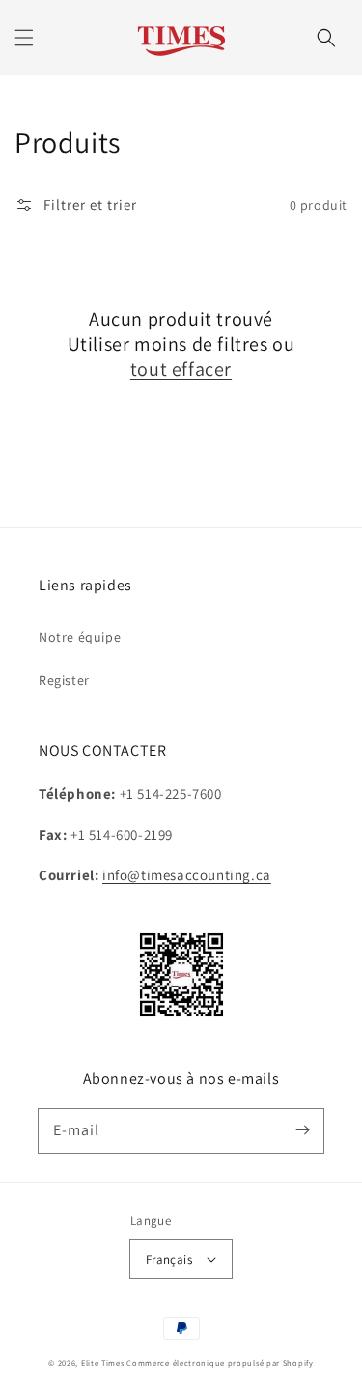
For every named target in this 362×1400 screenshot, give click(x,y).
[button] (24, 37)
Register (64, 680)
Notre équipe (80, 636)
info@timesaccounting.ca (186, 875)
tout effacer (181, 369)
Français (169, 1259)
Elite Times (103, 1362)
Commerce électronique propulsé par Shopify (219, 1362)
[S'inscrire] (302, 1130)
